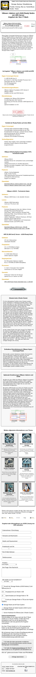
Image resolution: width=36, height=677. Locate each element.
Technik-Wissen (30, 7)
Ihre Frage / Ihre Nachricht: (10, 567)
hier (22, 510)
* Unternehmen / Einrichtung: (11, 530)
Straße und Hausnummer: (10, 541)
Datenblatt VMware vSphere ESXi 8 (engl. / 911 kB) (17, 183)
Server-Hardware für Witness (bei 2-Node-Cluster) (18, 612)
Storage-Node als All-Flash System (14, 604)
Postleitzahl (5, 546)
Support (13, 1)
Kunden (12, 8)
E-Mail (30, 512)
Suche (17, 1)
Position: (5, 563)
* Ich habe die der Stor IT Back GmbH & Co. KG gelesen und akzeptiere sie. (17, 648)
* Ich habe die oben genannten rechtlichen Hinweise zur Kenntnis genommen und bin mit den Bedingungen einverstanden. (17, 643)
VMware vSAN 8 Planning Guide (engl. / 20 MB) (17, 228)
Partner (17, 8)
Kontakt (21, 1)
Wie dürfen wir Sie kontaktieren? (12, 579)
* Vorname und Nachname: (10, 535)
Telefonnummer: (7, 557)
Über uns (23, 7)
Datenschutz (32, 1)
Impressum (26, 1)
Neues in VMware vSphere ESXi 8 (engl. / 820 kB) (17, 185)
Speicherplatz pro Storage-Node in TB (17, 595)
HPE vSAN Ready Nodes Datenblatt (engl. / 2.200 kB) (18, 281)
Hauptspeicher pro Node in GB (15, 591)
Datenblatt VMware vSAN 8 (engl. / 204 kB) (15, 227)
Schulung (17, 7)
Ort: (13, 546)
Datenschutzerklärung (18, 648)
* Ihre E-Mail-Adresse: (8, 552)
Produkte (12, 7)
